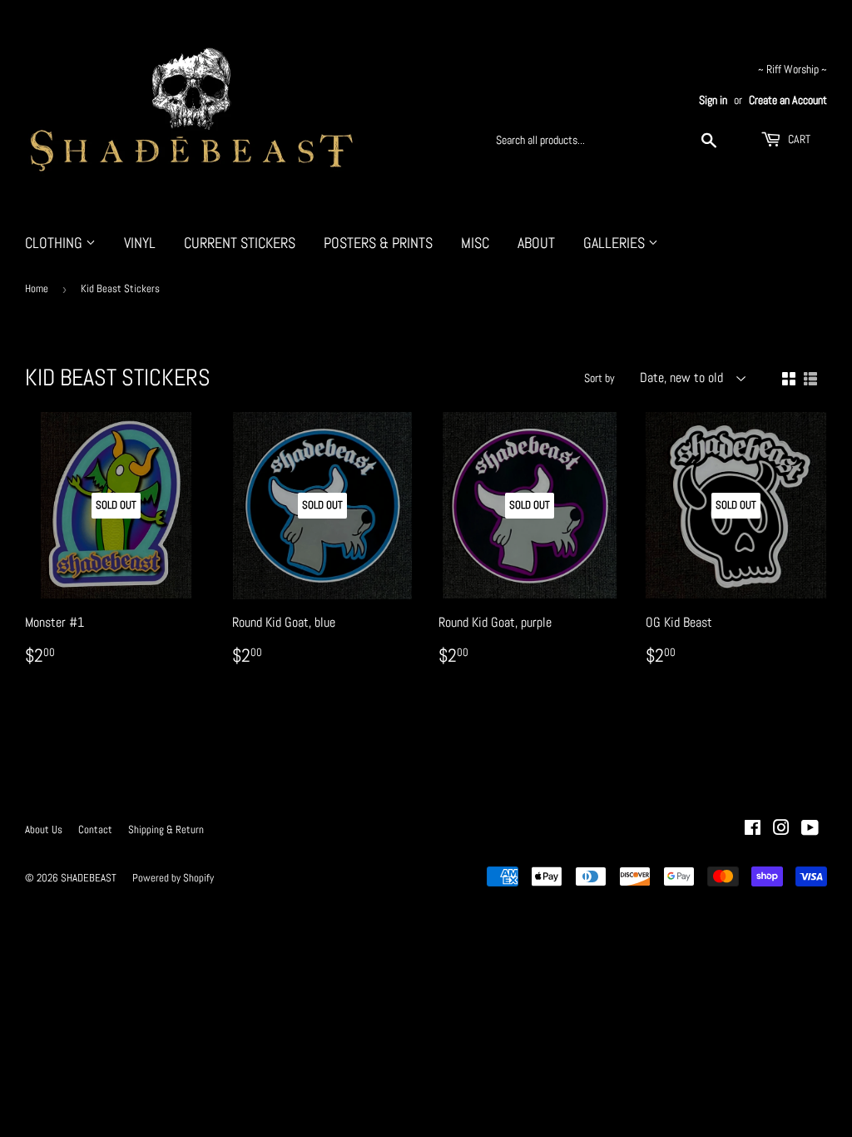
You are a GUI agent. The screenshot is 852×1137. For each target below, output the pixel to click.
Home (36, 288)
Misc (475, 242)
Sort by (599, 377)
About (536, 242)
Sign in (713, 100)
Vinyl (140, 242)
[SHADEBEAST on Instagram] (781, 829)
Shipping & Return (166, 829)
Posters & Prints (378, 242)
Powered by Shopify (173, 878)
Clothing (55, 242)
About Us (43, 829)
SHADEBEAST (88, 878)
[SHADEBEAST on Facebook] (752, 829)
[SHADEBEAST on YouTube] (810, 829)
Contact (95, 829)
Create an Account (788, 100)
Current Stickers (239, 242)
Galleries (615, 242)
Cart (797, 139)
